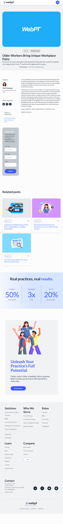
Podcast (7, 465)
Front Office (45, 419)
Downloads (8, 458)
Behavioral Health (28, 426)
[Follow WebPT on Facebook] (56, 488)
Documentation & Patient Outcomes (12, 414)
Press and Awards (28, 451)
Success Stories (9, 468)
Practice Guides (9, 454)
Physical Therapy (27, 416)
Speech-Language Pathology (31, 423)
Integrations (8, 434)
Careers (25, 454)
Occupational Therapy (29, 419)
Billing (6, 418)
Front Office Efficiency (11, 422)
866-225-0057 (10, 485)
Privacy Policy (33, 508)
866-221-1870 (11, 484)
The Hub (7, 447)
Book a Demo (18, 388)
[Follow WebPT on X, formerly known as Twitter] (42, 488)
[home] (9, 2)
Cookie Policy (40, 508)
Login (27, 459)
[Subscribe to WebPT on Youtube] (49, 488)
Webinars (7, 461)
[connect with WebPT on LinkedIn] (35, 488)
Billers (43, 416)
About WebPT (27, 447)
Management (45, 426)
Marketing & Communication (12, 425)
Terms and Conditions (24, 508)
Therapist (44, 412)
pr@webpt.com (11, 489)
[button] (57, 2)
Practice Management (11, 429)
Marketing (45, 423)
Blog (6, 451)
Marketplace (8, 437)
